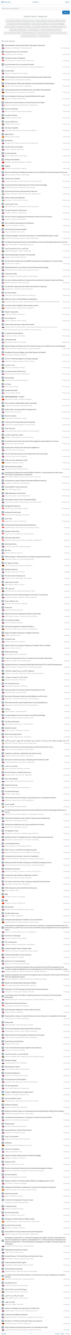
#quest (18, 794)
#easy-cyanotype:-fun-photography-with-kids (18, 846)
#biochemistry (22, 98)
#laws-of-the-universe (17, 86)
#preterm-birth (9, 289)
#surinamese (21, 232)
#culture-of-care (19, 1311)
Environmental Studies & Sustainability (18, 23)
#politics (7, 635)
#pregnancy (14, 282)
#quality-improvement (31, 1311)
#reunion (14, 897)
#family (7, 610)
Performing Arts (34, 29)
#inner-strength (9, 374)
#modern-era (30, 60)
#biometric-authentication (36, 1170)
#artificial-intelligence (25, 399)
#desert (7, 916)
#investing (8, 546)
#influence (25, 380)
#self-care (20, 553)
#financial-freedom (25, 546)
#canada (15, 386)
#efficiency (24, 686)
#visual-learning (29, 718)
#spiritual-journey (20, 781)
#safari (13, 648)
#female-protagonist (22, 1025)
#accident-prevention (22, 922)
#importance (26, 884)
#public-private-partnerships (29, 616)
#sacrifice (8, 263)
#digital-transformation (18, 756)
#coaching (8, 565)
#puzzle (25, 73)
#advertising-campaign (25, 270)
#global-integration (31, 597)
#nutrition (8, 98)
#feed (6, 244)
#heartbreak (15, 1075)
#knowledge (25, 175)
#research (8, 437)
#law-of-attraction (17, 130)
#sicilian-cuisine (17, 200)
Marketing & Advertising (59, 26)
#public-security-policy (11, 673)
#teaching (15, 399)
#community (8, 54)
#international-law (16, 1120)
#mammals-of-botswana (20, 699)
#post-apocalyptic (10, 1025)
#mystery (12, 393)
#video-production (10, 206)
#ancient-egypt (15, 137)
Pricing (57, 1333)
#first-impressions (17, 1082)
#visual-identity (9, 806)
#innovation (22, 1190)
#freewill (17, 263)
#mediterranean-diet (11, 301)
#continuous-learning (34, 1330)
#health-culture (21, 308)
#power (24, 418)
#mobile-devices (28, 724)
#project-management (11, 105)
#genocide (26, 1120)
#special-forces (36, 194)
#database (16, 483)
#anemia (7, 282)
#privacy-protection (20, 238)
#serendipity (21, 897)
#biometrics (8, 1170)
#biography (16, 367)
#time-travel (8, 314)
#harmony (22, 225)
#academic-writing (27, 437)
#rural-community (10, 60)
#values (17, 374)
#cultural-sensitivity (11, 865)
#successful (35, 270)
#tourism (7, 648)
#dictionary (15, 1050)
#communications (17, 1279)
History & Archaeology (57, 23)
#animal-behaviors (33, 699)
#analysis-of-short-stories (49, 327)
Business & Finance (28, 20)
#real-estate (15, 546)
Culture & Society (41, 20)
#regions (28, 877)
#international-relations (12, 1258)
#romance (13, 111)
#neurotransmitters (11, 496)
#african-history (19, 1031)
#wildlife (12, 916)
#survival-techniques (23, 67)
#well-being (36, 852)
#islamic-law (8, 749)
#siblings (15, 463)
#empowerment (25, 374)
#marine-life (8, 424)
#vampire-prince (10, 143)
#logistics (8, 756)
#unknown (18, 412)
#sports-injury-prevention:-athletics (15, 540)
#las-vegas (24, 156)
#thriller (18, 393)
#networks (8, 1279)
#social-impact (29, 1113)
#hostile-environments (24, 194)
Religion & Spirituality (29, 32)
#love (12, 263)
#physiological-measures (26, 244)
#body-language (18, 1265)
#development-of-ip (23, 667)
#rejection (8, 1075)
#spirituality (8, 521)
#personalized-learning (24, 865)
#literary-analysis (18, 1246)
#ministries (22, 680)
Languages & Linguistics (24, 26)
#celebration (16, 405)
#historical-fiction (10, 775)
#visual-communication (12, 502)
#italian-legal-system (32, 238)
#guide (24, 692)
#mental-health (15, 257)
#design (24, 806)
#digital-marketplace (22, 276)
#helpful (14, 1304)
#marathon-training (11, 1323)
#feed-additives (13, 244)
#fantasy (15, 336)
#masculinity (15, 219)
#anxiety (7, 257)
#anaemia (17, 289)
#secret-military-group (22, 143)
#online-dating (16, 603)
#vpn (6, 489)
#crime (7, 156)
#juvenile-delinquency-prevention (43, 999)
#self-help (8, 130)
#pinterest (18, 692)
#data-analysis (9, 477)
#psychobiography (18, 79)
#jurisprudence (29, 749)
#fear (6, 1252)
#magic (13, 794)
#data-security (39, 1317)
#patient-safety (9, 1311)
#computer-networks (11, 597)
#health (7, 553)
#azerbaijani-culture (26, 405)
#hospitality (23, 456)
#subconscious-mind (23, 92)
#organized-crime (15, 156)
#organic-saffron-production (26, 301)
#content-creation (31, 1190)
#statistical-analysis (22, 1271)
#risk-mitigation (34, 922)
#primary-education (11, 308)
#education (8, 48)
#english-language (17, 361)
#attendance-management (20, 1170)
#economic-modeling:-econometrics (15, 871)
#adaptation (19, 916)
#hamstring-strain (28, 534)
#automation (16, 686)
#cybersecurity (9, 238)
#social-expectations (15, 1088)
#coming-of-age (17, 963)
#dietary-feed (9, 814)
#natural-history (30, 424)
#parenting (20, 149)
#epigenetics (9, 833)
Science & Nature (43, 32)
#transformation (15, 168)
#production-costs (21, 1101)
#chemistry (14, 938)
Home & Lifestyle (10, 26)
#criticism (16, 584)
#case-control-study (27, 289)
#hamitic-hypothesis (31, 1037)
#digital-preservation (11, 1317)
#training (18, 648)
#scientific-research (11, 667)
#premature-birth (24, 282)
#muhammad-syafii (26, 48)
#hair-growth (19, 578)
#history (7, 137)
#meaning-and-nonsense (34, 327)
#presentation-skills (35, 502)
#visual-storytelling (33, 206)
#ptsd (15, 443)
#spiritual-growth (37, 181)
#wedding (13, 610)
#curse (20, 1151)
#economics (21, 597)
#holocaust (26, 1006)
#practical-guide (23, 1202)
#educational (9, 699)
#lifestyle (14, 98)
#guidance (33, 985)
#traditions (8, 405)
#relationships (14, 641)
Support (3, 1333)
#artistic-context (10, 327)
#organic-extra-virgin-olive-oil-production (47, 301)
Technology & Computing (28, 35)
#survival (7, 149)
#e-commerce (22, 762)
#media (13, 118)
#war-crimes (30, 1258)
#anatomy (8, 957)
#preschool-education (11, 999)
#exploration (19, 730)
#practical (8, 1304)
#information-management (26, 1317)
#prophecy (24, 1107)
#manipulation (9, 380)
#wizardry (8, 1107)
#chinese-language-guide (12, 1056)
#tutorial (17, 124)
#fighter (12, 711)
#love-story (16, 1285)
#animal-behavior (33, 705)
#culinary (8, 456)
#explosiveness (26, 660)
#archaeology (24, 1285)
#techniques (22, 1126)
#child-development (28, 800)
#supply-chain (33, 105)
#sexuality (14, 1209)
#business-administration (30, 629)
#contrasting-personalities (24, 111)
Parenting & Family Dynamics (18, 29)
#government (9, 820)
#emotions (23, 355)
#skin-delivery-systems (19, 932)
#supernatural (15, 572)
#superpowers (9, 737)
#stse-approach (17, 992)
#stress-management (26, 852)
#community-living (10, 431)
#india (7, 386)
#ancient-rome (20, 775)
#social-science (9, 508)
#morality (20, 1209)
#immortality (27, 737)
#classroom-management (19, 951)
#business (25, 820)
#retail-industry (33, 276)
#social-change (20, 60)
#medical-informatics (34, 477)
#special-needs (16, 800)
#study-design (33, 1271)
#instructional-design (30, 743)
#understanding (24, 483)
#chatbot (14, 1158)
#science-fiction (21, 944)
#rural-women (24, 1292)
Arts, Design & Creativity (13, 20)
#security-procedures (38, 673)
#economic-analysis (33, 1101)
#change (20, 54)
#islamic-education (10, 768)
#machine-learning (10, 348)
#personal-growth (10, 175)
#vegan (7, 232)
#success (19, 175)
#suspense (14, 469)
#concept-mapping (10, 718)
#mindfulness (32, 295)
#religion (7, 1209)
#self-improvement (10, 67)
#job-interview (9, 884)
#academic (28, 79)
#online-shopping (10, 276)
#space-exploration (14, 1177)
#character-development (26, 999)
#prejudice (8, 1082)
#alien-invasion (18, 737)
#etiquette (23, 219)
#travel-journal (28, 578)
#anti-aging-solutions (32, 527)
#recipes (25, 200)
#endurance (27, 1323)
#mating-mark (33, 143)
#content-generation (25, 1221)
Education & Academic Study (56, 20)
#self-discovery (30, 187)
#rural (15, 54)
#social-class (16, 342)
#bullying (8, 1113)
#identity (23, 168)
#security (7, 680)
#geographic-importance (27, 858)
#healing (13, 149)
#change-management (11, 971)
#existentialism (17, 1006)
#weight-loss (9, 1202)
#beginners (19, 1012)
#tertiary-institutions (31, 1031)
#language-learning (38, 1056)
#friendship (14, 225)
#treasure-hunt (24, 1094)
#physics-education (28, 992)
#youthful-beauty (10, 527)
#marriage (24, 603)
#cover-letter (18, 884)
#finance (29, 871)
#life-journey (21, 903)
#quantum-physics (10, 92)
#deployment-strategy (40, 979)
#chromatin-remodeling (20, 833)
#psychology (8, 355)
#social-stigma (9, 1292)
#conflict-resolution (22, 431)
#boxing (7, 660)
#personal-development (37, 67)
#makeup (8, 118)
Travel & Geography (44, 35)
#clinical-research (24, 1234)
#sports (7, 711)
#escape (22, 1132)
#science (7, 320)
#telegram (8, 1158)
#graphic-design (24, 502)
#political (7, 1120)
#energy (7, 938)
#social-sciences (10, 515)
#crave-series (21, 1215)
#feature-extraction (22, 348)
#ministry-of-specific (25, 673)
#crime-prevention (18, 749)
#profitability (31, 762)
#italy (11, 386)
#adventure (14, 213)
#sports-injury (9, 534)
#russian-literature (20, 327)
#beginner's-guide (26, 1056)
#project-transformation (26, 971)
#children (8, 213)
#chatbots (17, 1183)
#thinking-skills (24, 985)
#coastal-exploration (19, 424)
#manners (8, 219)
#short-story (22, 521)
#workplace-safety (10, 922)
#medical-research (10, 1271)
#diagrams (15, 957)
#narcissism (21, 450)
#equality (23, 342)
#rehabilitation (18, 534)
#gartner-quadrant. (28, 1279)
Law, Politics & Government (41, 26)
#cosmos (32, 92)
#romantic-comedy (10, 944)
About (62, 1333)
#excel (7, 1012)
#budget (13, 635)
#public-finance (17, 629)
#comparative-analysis (11, 877)
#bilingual (22, 1050)
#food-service (15, 456)
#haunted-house (23, 469)
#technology (27, 251)
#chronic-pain (9, 443)
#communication (24, 105)
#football (7, 1044)
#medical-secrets (21, 527)
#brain (19, 496)
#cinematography (22, 206)
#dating (20, 1196)
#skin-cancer (9, 932)
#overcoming (19, 1252)
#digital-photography (11, 251)
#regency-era (25, 1088)
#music (7, 111)
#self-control (22, 213)
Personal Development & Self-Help (51, 29)
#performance (30, 756)
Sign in (67, 2)
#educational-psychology (12, 985)
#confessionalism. (28, 1246)
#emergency (14, 1126)
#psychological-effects (17, 1113)
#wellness (29, 540)
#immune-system (22, 320)
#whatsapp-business (11, 270)
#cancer (16, 1292)
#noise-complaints (34, 431)
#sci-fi (7, 1177)
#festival (12, 890)
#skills (33, 591)
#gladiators (28, 775)
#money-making (10, 692)
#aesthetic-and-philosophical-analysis (12, 329)
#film (12, 124)
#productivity (15, 559)
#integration (8, 992)
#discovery (23, 654)
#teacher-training (29, 361)
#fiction (15, 314)
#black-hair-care (10, 578)
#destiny (14, 903)
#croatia (21, 463)
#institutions (15, 680)
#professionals (34, 1234)
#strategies (30, 308)
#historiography (9, 1031)
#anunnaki (18, 1018)
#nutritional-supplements (21, 814)
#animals (7, 225)
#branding (18, 806)
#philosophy (16, 48)
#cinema (18, 118)
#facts (13, 1044)
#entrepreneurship (16, 73)
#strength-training (16, 660)
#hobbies (8, 73)
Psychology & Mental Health (13, 32)
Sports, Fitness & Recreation (58, 32)
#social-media (35, 1221)
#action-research (33, 951)
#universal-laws (9, 1018)
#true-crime (8, 367)
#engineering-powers (35, 667)
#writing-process (17, 437)
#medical (7, 1126)
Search (66, 12)
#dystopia (8, 909)
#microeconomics (10, 1101)
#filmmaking (8, 584)
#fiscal (18, 635)
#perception (15, 1139)
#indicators (22, 877)
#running (20, 1323)
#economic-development (12, 858)
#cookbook (13, 232)
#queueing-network (34, 348)
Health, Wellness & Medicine (40, 23)
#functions (13, 1012)
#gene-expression (33, 833)
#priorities (20, 610)
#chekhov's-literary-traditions (32, 329)
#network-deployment (40, 971)
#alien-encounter (10, 730)
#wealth (13, 787)
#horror (22, 572)
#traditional (8, 200)
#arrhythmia (8, 483)
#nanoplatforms (32, 932)
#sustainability (22, 938)
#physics (7, 86)
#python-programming (21, 477)
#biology (13, 320)
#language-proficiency (38, 865)
